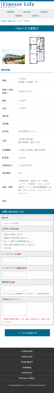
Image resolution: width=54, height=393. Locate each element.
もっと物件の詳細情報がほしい (19, 241)
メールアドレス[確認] (14, 268)
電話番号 (8, 282)
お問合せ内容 (10, 228)
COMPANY (10, 11)
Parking (27, 367)
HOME (3, 21)
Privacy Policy (27, 378)
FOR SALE (27, 11)
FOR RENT (43, 11)
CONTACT (35, 15)
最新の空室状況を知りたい (17, 237)
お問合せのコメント (11, 299)
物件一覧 (11, 21)
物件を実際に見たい (14, 234)
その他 (8, 248)
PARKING (18, 15)
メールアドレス (11, 253)
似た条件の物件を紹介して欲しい (20, 244)
